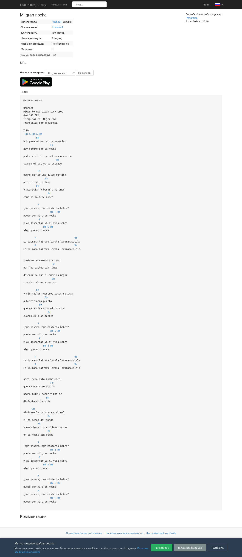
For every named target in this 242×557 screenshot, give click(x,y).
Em (39, 171)
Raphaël (56, 21)
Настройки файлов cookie (161, 533)
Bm (26, 133)
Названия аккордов (32, 72)
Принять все (161, 547)
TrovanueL (58, 27)
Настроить (218, 547)
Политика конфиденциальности (124, 533)
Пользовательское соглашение (84, 533)
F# (51, 145)
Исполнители (59, 4)
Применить (84, 72)
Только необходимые (190, 547)
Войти (206, 4)
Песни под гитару (33, 4)
